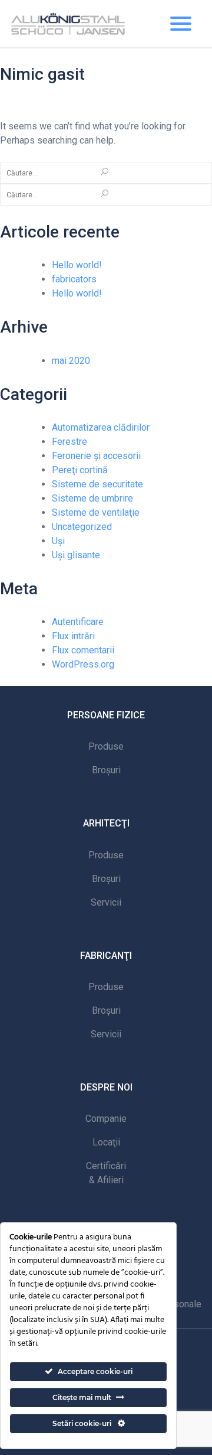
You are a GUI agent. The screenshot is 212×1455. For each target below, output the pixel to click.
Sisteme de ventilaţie (96, 512)
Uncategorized (82, 526)
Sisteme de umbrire (92, 498)
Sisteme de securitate (97, 484)
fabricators (74, 279)
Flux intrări (73, 636)
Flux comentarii (83, 650)
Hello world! (77, 265)
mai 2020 (71, 360)
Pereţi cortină (80, 470)
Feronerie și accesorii (96, 455)
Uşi (58, 540)
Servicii (106, 902)
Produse (106, 746)
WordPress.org (83, 664)
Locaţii (106, 1142)
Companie (106, 1118)
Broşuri (106, 770)
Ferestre (69, 441)
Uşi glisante (76, 555)
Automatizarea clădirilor (101, 427)
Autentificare (78, 621)
